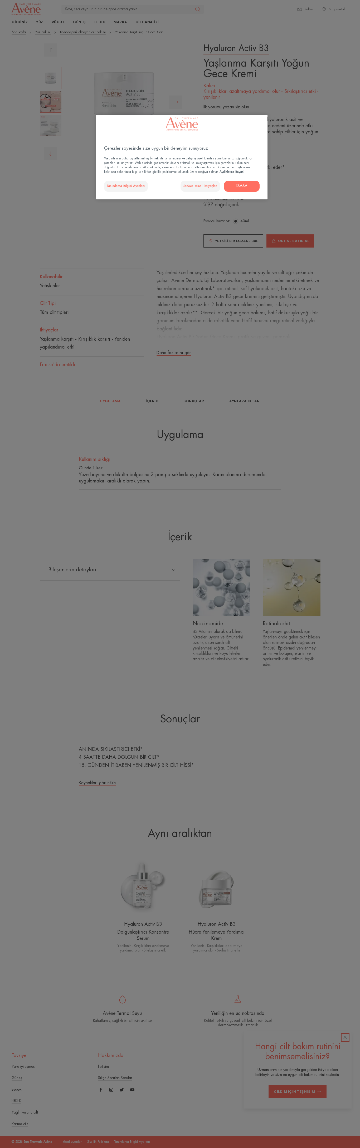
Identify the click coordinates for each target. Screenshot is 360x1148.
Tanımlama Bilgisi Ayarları (126, 186)
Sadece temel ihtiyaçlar (200, 186)
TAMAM (241, 186)
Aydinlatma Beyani (232, 171)
